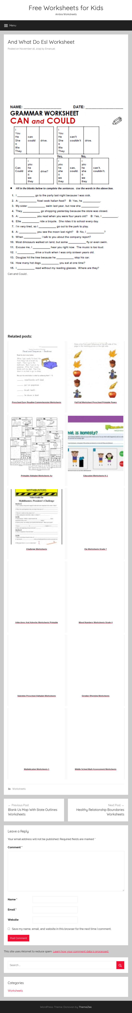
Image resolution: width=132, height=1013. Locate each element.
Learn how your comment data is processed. (81, 951)
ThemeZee (85, 1006)
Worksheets (19, 788)
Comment (15, 847)
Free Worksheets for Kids (66, 8)
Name (12, 899)
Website (13, 919)
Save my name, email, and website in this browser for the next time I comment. (61, 928)
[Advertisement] (66, 74)
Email (12, 909)
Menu (12, 25)
